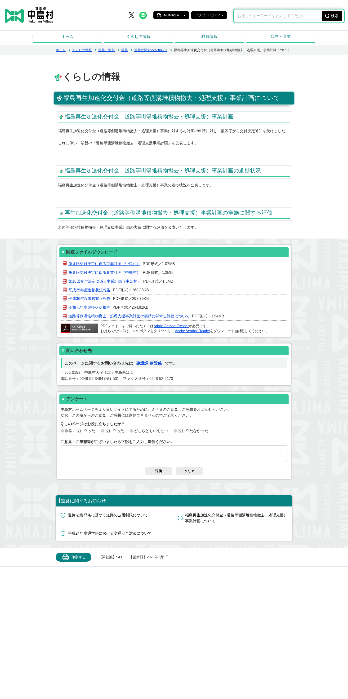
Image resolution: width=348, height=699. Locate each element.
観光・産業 (281, 36)
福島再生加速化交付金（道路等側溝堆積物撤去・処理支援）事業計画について (236, 518)
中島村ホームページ (29, 15)
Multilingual (171, 15)
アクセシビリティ (208, 15)
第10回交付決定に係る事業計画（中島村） (104, 281)
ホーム (68, 36)
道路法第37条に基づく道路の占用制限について (108, 515)
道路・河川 (106, 50)
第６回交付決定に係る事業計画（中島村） (104, 273)
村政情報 (209, 36)
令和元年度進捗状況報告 (89, 307)
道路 (124, 50)
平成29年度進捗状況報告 (89, 290)
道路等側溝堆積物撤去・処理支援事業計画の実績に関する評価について (129, 316)
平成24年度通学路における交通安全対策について (110, 533)
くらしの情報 (138, 36)
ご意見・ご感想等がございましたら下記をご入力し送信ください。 (117, 442)
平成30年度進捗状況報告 (89, 299)
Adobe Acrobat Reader (171, 326)
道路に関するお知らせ (150, 50)
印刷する (78, 557)
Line (143, 15)
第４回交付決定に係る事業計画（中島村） (104, 264)
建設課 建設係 (149, 363)
